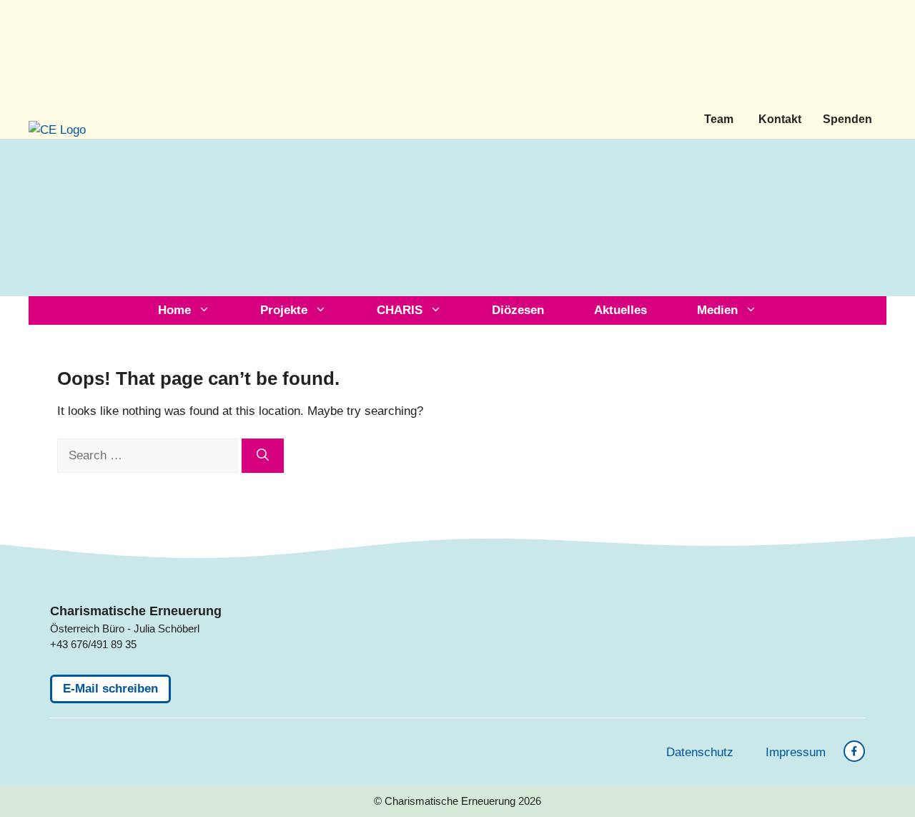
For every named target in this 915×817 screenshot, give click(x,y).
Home (174, 310)
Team (718, 119)
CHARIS (399, 310)
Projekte (283, 310)
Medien (717, 310)
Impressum (796, 752)
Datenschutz (699, 752)
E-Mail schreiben (110, 688)
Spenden (847, 119)
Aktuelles (620, 310)
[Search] (263, 456)
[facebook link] (854, 751)
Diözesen (518, 310)
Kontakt (779, 119)
